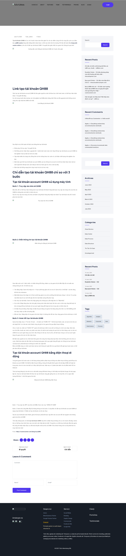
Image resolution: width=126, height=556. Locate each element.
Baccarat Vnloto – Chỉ (92, 289)
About (42, 4)
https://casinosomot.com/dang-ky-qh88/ (28, 431)
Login (108, 5)
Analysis (98, 316)
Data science (90, 326)
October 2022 (89, 204)
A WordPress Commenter (92, 118)
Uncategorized (89, 253)
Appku (87, 123)
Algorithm (89, 316)
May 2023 (88, 190)
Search (87, 40)
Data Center (88, 234)
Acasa (89, 4)
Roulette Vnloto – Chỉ (92, 282)
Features (50, 4)
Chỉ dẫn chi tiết (89, 275)
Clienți (91, 509)
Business (89, 321)
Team (57, 4)
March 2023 (88, 199)
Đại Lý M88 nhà (90, 295)
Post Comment (21, 490)
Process (100, 326)
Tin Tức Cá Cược (90, 248)
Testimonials (66, 4)
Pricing (76, 4)
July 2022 (88, 209)
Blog (83, 4)
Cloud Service (89, 229)
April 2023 (88, 194)
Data (106, 321)
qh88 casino (19, 43)
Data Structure (89, 243)
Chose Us (35, 4)
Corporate (98, 321)
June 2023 (88, 185)
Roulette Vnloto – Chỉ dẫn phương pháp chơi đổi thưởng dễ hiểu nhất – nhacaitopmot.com (97, 74)
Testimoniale (94, 521)
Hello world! (106, 118)
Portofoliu (93, 515)
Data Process (89, 239)
